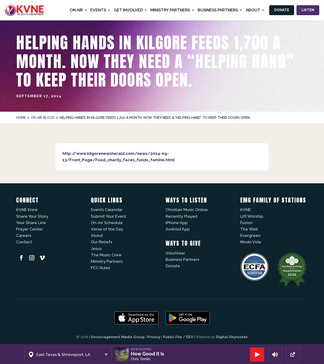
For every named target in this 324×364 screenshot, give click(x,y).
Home (21, 118)
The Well (249, 229)
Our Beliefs (101, 242)
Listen (307, 10)
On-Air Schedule (107, 222)
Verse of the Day (107, 229)
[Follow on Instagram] (32, 258)
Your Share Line (31, 222)
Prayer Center (29, 229)
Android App (178, 229)
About (97, 235)
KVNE (245, 209)
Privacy (153, 337)
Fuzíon (246, 222)
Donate (281, 10)
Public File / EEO (178, 337)
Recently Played (181, 216)
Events (98, 10)
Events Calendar (107, 209)
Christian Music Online (187, 209)
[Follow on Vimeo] (42, 258)
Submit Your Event (108, 216)
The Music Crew (106, 255)
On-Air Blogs (43, 118)
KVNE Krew (27, 209)
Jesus (96, 248)
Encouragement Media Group (118, 337)
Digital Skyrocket (232, 337)
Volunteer (175, 253)
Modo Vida (250, 242)
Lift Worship (251, 216)
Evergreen (250, 235)
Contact (24, 242)
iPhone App (177, 222)
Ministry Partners (107, 261)
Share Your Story (32, 216)
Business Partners (182, 259)
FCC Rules (100, 267)
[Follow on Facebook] (21, 258)
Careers (23, 235)
